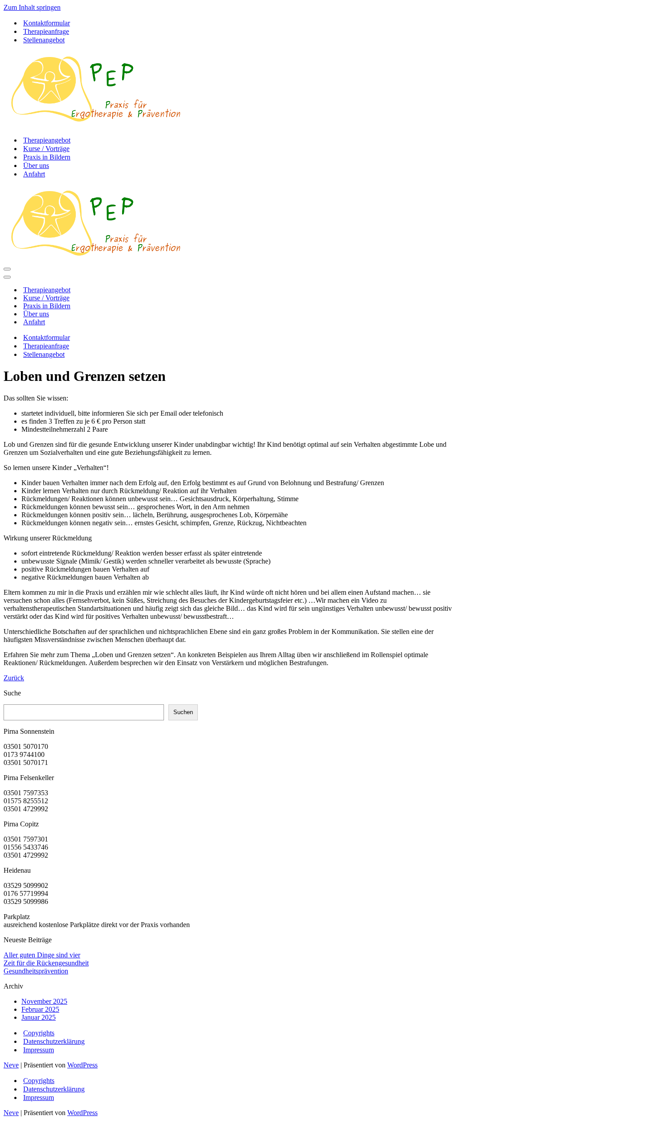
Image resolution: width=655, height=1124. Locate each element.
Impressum (38, 1050)
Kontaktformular (46, 23)
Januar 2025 (38, 1017)
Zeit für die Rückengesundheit (46, 963)
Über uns (36, 165)
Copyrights (38, 1033)
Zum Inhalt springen (32, 7)
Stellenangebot (44, 40)
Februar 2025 (40, 1009)
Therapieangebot (46, 140)
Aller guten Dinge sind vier (42, 955)
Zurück (14, 678)
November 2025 (44, 1001)
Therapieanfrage (46, 31)
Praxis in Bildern (46, 157)
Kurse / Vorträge (46, 148)
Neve (11, 1065)
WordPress (82, 1065)
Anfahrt (34, 174)
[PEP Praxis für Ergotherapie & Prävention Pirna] (95, 124)
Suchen (183, 712)
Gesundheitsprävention (36, 971)
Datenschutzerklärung (54, 1041)
